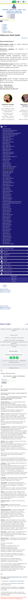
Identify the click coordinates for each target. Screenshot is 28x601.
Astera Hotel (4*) (6, 140)
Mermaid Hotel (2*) (7, 224)
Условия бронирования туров (14, 12)
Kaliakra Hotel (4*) (7, 159)
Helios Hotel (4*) (6, 155)
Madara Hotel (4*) (7, 163)
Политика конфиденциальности (14, 354)
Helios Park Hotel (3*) (8, 191)
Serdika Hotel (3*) (7, 210)
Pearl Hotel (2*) (6, 227)
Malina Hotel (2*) (7, 223)
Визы (24, 9)
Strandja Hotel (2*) (7, 236)
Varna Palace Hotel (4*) (8, 178)
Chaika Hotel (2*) (7, 217)
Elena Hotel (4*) (6, 150)
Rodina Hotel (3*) (7, 206)
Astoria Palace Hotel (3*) (8, 182)
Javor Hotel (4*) (6, 158)
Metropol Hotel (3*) (7, 197)
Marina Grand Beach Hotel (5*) (10, 134)
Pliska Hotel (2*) (6, 230)
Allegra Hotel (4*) (7, 137)
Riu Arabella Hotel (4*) (8, 172)
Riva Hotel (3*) (6, 204)
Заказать (4, 382)
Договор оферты (13, 351)
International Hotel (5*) (8, 131)
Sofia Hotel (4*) (6, 175)
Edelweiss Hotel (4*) (7, 149)
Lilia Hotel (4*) (6, 160)
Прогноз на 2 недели (5, 291)
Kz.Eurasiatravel (14, 6)
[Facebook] (17, 357)
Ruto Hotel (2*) (6, 232)
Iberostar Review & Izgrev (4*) (10, 156)
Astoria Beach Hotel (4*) (8, 142)
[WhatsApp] (11, 357)
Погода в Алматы (4, 289)
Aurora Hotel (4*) (7, 144)
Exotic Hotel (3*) (6, 188)
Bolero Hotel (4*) (6, 147)
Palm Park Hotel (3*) (7, 198)
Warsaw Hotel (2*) (7, 240)
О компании (5, 9)
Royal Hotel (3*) (6, 207)
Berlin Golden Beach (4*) (8, 146)
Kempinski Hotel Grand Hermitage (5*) (12, 133)
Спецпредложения (16, 329)
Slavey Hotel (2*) (7, 235)
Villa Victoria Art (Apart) (8, 243)
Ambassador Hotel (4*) (8, 139)
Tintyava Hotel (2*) (7, 237)
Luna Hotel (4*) (6, 162)
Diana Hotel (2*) (6, 219)
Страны (20, 9)
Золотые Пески (6, 31)
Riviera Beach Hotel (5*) (8, 136)
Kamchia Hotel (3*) (7, 194)
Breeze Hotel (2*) (7, 216)
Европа (5, 27)
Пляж (4, 29)
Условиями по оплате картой (17, 581)
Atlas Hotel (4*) (6, 143)
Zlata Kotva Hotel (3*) (8, 214)
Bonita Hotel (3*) (6, 184)
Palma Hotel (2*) (6, 226)
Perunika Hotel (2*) (7, 229)
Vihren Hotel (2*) (6, 239)
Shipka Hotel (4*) (7, 174)
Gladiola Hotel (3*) (7, 189)
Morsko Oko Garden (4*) (8, 168)
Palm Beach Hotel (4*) (8, 171)
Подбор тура (18, 11)
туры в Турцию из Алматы (13, 345)
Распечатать (24, 37)
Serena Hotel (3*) (7, 211)
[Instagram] (14, 357)
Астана (4, 286)
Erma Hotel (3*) (6, 187)
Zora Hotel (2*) (6, 242)
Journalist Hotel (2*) (7, 221)
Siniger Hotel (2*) (7, 233)
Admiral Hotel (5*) (7, 128)
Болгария (5, 28)
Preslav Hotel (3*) (7, 200)
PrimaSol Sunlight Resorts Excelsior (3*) (12, 201)
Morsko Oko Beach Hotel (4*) (9, 166)
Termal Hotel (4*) (7, 176)
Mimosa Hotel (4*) (7, 165)
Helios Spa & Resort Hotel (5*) (10, 130)
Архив (26, 324)
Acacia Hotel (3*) (7, 179)
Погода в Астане (4, 305)
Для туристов (13, 9)
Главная (5, 24)
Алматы (5, 285)
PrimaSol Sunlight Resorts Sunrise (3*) (12, 203)
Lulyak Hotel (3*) (6, 195)
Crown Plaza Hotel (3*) (8, 185)
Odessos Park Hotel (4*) (8, 169)
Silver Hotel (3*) (6, 213)
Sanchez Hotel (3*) (7, 208)
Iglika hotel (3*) (6, 192)
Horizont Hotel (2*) (7, 220)
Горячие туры (10, 11)
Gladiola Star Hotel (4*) (8, 152)
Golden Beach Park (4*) (8, 153)
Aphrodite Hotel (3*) (7, 181)
